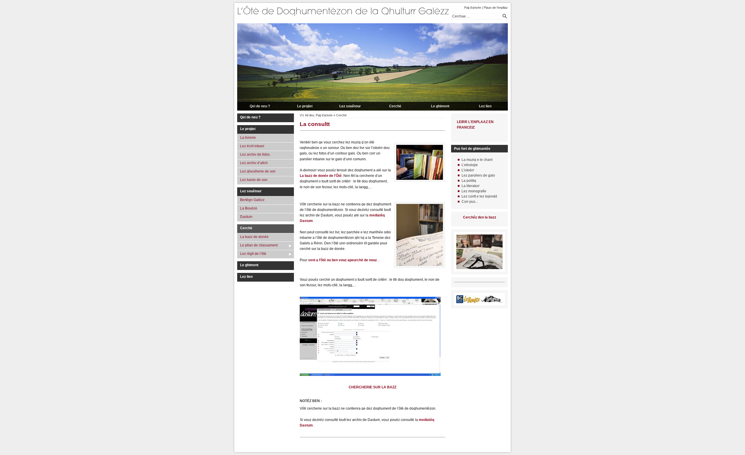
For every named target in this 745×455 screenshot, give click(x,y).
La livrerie (248, 138)
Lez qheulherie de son (258, 171)
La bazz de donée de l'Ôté (321, 176)
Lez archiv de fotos (255, 154)
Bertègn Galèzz (252, 200)
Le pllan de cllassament (259, 245)
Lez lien (485, 106)
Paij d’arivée (472, 7)
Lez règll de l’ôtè (253, 254)
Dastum (246, 217)
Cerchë (395, 106)
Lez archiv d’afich (254, 163)
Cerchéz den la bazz (479, 217)
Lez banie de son (253, 180)
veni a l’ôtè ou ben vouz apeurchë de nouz (342, 260)
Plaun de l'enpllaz (496, 7)
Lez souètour (350, 106)
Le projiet (305, 106)
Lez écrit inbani (252, 146)
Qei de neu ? (260, 106)
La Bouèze (248, 208)
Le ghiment (440, 106)
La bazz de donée (254, 237)
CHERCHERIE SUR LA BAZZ (372, 387)
